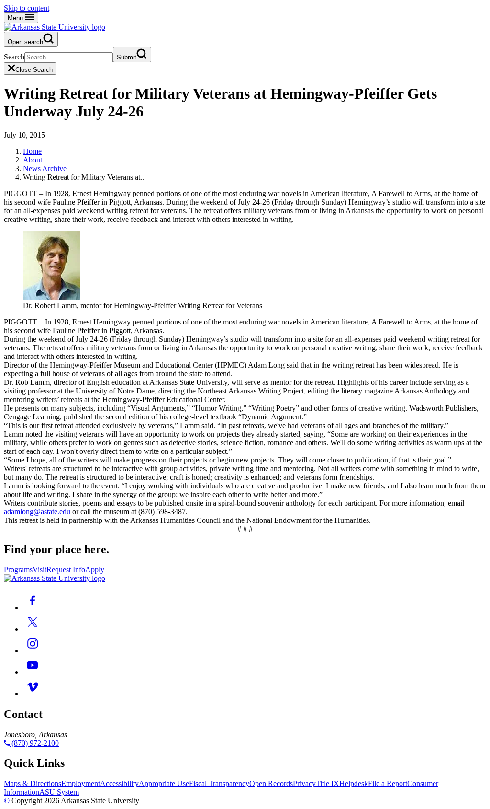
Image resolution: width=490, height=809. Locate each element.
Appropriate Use (164, 783)
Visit (39, 570)
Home (32, 151)
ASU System (59, 792)
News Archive (45, 168)
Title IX (327, 783)
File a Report (387, 783)
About (32, 160)
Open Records (271, 783)
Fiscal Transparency (219, 783)
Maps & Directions (32, 783)
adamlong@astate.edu (37, 512)
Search (14, 57)
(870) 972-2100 (34, 743)
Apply (94, 570)
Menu (16, 18)
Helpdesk (353, 783)
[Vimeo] (32, 694)
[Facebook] (32, 607)
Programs (18, 570)
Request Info (65, 570)
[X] (32, 629)
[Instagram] (32, 651)
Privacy (304, 783)
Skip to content (26, 8)
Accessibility (119, 783)
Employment (80, 783)
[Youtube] (32, 672)
